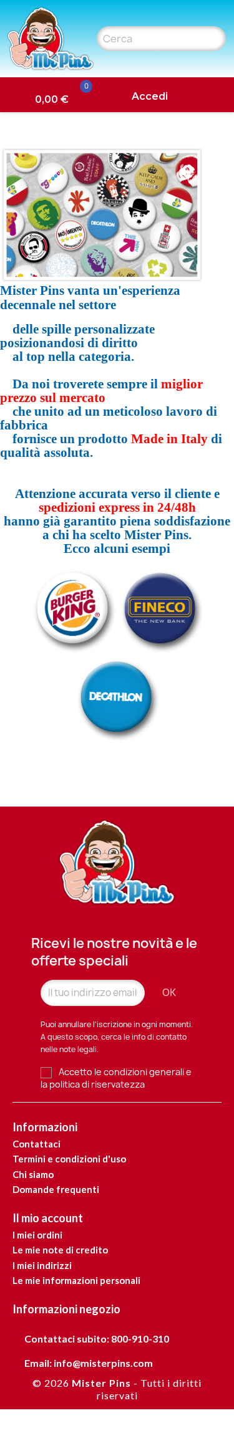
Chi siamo (33, 1174)
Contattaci (36, 1143)
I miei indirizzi (42, 1265)
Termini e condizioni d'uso (69, 1158)
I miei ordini (37, 1234)
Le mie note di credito (60, 1249)
